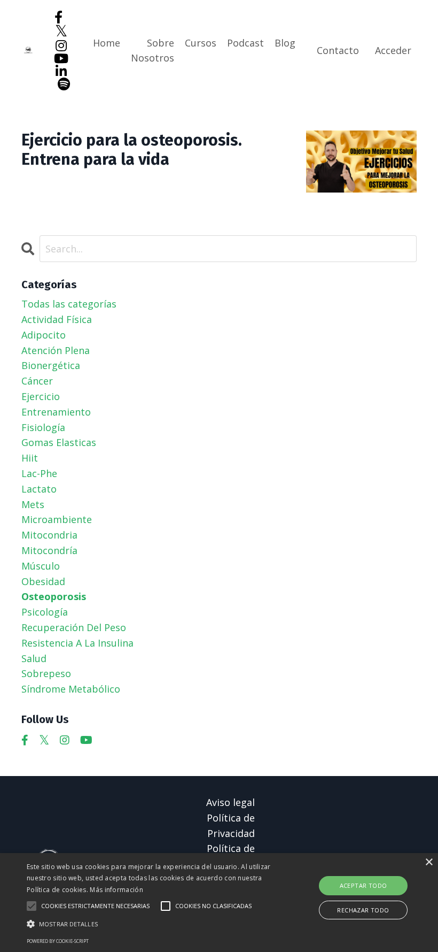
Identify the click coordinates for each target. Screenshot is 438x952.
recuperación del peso (73, 627)
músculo (40, 565)
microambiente (56, 519)
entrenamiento (56, 411)
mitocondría (49, 550)
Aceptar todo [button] (363, 885)
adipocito (43, 334)
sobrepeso (46, 673)
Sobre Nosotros (152, 50)
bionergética (50, 365)
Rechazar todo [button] (363, 910)
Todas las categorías (68, 303)
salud (33, 658)
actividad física (56, 319)
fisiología (43, 427)
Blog (285, 42)
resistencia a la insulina (77, 642)
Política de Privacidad (231, 825)
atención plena (55, 350)
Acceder (393, 50)
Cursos (200, 42)
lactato (39, 488)
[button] (152, 923)
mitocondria (49, 534)
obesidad (43, 581)
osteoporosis (53, 596)
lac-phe (39, 473)
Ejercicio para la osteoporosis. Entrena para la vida (131, 149)
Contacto (338, 50)
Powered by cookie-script (58, 941)
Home (106, 42)
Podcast (245, 42)
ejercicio (40, 396)
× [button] (429, 862)
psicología (44, 611)
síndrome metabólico (70, 688)
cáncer (37, 380)
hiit (29, 457)
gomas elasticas (58, 442)
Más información (116, 889)
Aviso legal (230, 802)
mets (32, 504)
